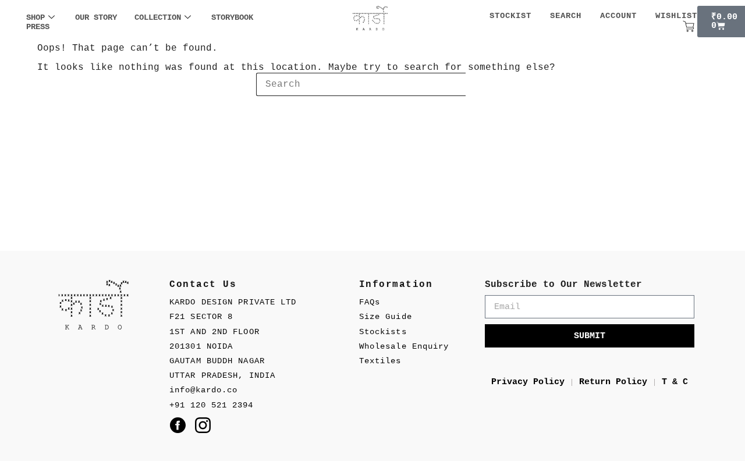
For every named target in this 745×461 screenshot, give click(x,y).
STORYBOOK (232, 17)
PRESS (37, 26)
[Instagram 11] (202, 425)
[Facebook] (177, 425)
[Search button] (477, 84)
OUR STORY (96, 17)
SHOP (35, 17)
